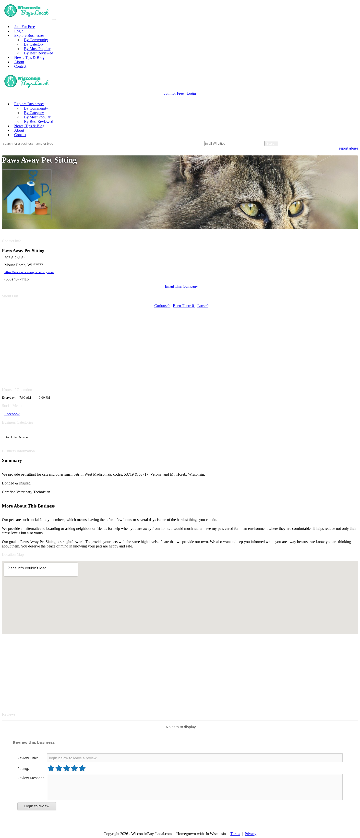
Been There (183, 306)
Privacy (250, 834)
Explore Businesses (29, 35)
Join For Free (24, 27)
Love (202, 306)
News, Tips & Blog (29, 57)
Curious (161, 306)
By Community (36, 40)
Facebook (12, 414)
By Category (34, 44)
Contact (20, 66)
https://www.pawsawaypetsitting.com (29, 272)
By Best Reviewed (38, 53)
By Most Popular (37, 49)
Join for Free (174, 93)
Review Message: (31, 777)
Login (19, 31)
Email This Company (181, 286)
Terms (235, 834)
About (19, 62)
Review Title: (27, 758)
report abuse (348, 148)
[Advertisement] (149, 345)
